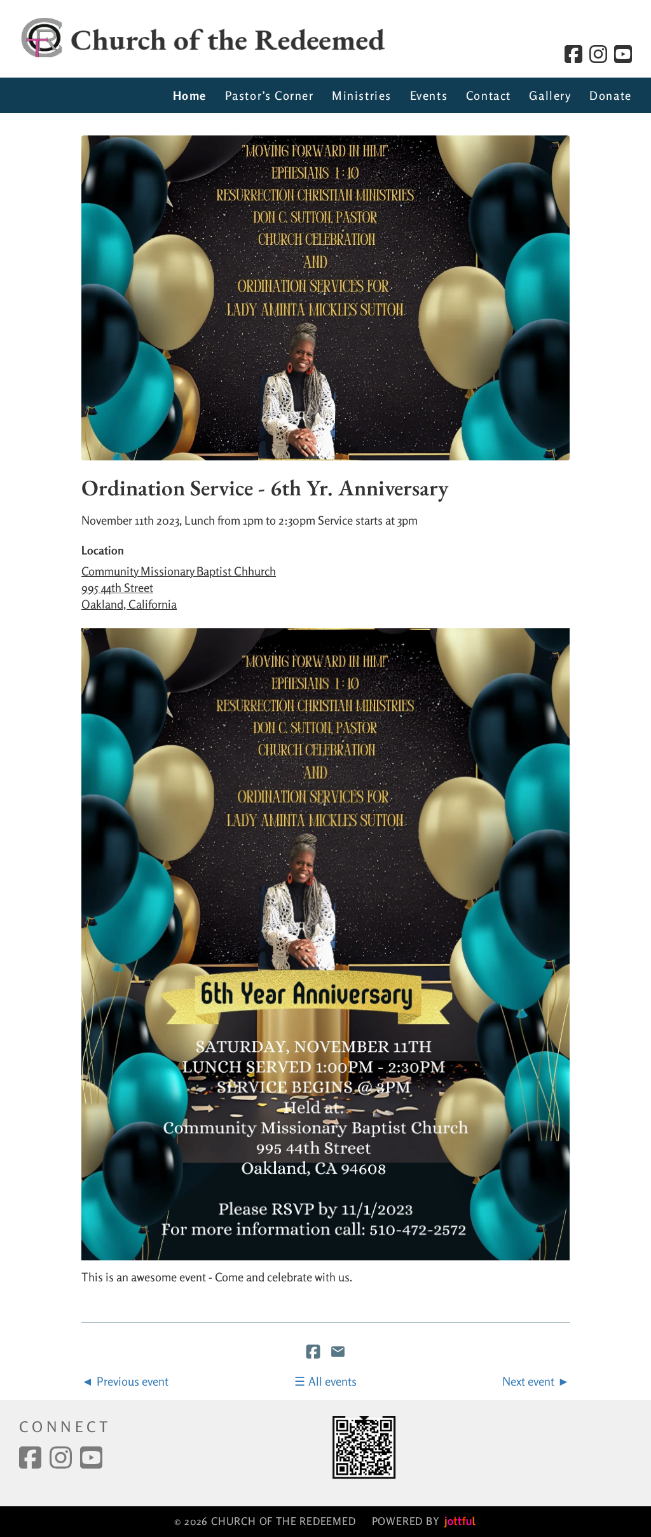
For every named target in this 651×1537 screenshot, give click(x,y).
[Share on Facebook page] (314, 1353)
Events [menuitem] (429, 95)
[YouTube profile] (623, 54)
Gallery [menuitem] (550, 95)
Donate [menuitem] (610, 95)
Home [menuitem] (190, 95)
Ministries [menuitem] (362, 95)
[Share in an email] (338, 1353)
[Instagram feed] (598, 54)
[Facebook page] (573, 54)
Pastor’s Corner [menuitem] (269, 95)
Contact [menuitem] (488, 95)
